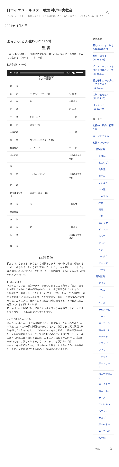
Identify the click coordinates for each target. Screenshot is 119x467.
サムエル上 (104, 196)
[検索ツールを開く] (107, 12)
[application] (46, 73)
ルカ (101, 296)
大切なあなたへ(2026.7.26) (101, 96)
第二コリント (105, 329)
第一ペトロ (104, 424)
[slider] (80, 72)
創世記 (102, 156)
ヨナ (101, 249)
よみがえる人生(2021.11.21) (29, 41)
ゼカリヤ (103, 263)
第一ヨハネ (104, 431)
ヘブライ (103, 410)
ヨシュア (103, 182)
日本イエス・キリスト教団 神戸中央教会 (40, 10)
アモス (102, 242)
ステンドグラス (101, 135)
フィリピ (103, 349)
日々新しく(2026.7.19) (99, 107)
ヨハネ (102, 303)
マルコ (102, 289)
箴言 (101, 209)
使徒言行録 (104, 309)
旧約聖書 (100, 149)
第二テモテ (104, 390)
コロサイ (103, 356)
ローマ (102, 316)
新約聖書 (100, 276)
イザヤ (102, 216)
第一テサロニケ (105, 365)
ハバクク (103, 256)
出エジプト (104, 162)
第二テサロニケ (105, 375)
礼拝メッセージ (101, 142)
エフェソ (103, 343)
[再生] (10, 72)
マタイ (102, 283)
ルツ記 (102, 189)
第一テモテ (104, 384)
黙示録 (102, 437)
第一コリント (105, 323)
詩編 (101, 202)
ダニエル (103, 229)
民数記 (102, 169)
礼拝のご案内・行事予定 (103, 127)
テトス (102, 397)
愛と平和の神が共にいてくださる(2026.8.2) (103, 84)
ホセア (102, 236)
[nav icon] (112, 13)
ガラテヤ (103, 336)
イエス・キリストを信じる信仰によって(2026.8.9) (103, 70)
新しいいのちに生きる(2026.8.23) (103, 47)
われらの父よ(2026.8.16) (100, 57)
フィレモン (104, 404)
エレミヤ (103, 222)
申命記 (102, 176)
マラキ (102, 269)
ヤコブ (102, 417)
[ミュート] (73, 72)
